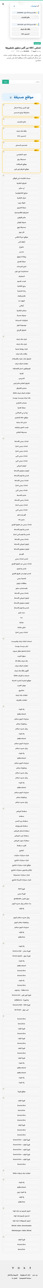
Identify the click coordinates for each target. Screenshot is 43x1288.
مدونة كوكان (21, 222)
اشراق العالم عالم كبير (21, 383)
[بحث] (3, 4)
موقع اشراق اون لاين (21, 169)
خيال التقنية (21, 198)
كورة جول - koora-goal (21, 956)
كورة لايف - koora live (21, 1140)
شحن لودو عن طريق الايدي (21, 574)
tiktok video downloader (21, 1226)
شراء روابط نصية (21, 349)
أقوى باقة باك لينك (21, 671)
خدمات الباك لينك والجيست (21, 641)
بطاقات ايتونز (21, 583)
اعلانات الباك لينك (21, 364)
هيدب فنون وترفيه (21, 427)
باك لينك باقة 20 (21, 661)
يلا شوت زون (21, 1192)
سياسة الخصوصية (25, 1278)
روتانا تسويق (21, 257)
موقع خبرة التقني (21, 237)
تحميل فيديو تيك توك (22, 1216)
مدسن (21, 252)
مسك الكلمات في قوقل (21, 178)
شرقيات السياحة (21, 320)
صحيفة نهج (21, 227)
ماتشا (21, 622)
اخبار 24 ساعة (21, 422)
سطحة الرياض (21, 811)
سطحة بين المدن (21, 821)
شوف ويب (21, 203)
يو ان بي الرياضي (21, 413)
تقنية (21, 373)
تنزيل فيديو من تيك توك (21, 1211)
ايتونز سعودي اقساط (21, 471)
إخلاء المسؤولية (25, 1275)
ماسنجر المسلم (21, 145)
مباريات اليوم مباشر (21, 719)
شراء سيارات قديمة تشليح (21, 880)
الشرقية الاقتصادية (21, 213)
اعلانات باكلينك (21, 700)
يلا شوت (21, 709)
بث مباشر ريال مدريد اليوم (21, 904)
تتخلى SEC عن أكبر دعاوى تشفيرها (23, 47)
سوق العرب (21, 656)
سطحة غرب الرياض (21, 836)
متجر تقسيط (21, 495)
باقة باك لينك (21, 131)
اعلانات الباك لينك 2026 (21, 393)
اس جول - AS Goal (21, 1010)
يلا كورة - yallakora (21, 1000)
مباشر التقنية (21, 311)
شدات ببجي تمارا (21, 446)
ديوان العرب (21, 685)
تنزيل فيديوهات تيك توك (21, 1221)
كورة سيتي (21, 894)
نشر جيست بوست (21, 646)
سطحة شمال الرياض (21, 831)
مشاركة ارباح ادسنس (21, 113)
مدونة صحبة (21, 315)
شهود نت (21, 301)
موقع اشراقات (21, 164)
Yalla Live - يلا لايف (21, 990)
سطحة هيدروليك (21, 826)
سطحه (21, 816)
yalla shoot (21, 714)
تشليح (21, 850)
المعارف (21, 276)
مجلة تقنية (22, 408)
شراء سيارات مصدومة (21, 875)
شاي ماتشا (21, 627)
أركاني (21, 306)
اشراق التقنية (21, 183)
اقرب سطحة (21, 846)
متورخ (21, 247)
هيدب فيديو (21, 281)
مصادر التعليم (21, 403)
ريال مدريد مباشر (21, 729)
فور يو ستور (21, 515)
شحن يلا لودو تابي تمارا (21, 534)
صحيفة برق (21, 159)
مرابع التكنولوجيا (21, 193)
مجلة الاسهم (21, 208)
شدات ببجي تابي (21, 456)
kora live (21, 1024)
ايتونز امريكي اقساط (21, 544)
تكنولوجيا (37, 43)
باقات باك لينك (21, 354)
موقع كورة (21, 1092)
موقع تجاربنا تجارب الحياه (21, 680)
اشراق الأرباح (21, 330)
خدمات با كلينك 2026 (21, 676)
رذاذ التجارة (21, 291)
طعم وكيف (21, 296)
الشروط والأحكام (13, 1275)
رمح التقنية (21, 286)
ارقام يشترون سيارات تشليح (21, 870)
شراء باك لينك (21, 339)
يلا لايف (21, 908)
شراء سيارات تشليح (21, 860)
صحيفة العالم (21, 432)
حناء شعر (21, 613)
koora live (21, 971)
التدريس (22, 378)
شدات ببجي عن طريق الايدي (22, 525)
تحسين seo (21, 136)
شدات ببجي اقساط (21, 441)
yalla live (21, 937)
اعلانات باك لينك (21, 695)
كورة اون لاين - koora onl (21, 995)
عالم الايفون (21, 217)
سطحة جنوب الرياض (21, 841)
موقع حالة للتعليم (21, 418)
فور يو (21, 554)
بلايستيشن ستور (21, 588)
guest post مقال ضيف (21, 651)
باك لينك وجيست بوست (21, 398)
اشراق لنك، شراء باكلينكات (21, 359)
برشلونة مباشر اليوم (21, 922)
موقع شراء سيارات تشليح (21, 865)
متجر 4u (21, 520)
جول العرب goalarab (21, 899)
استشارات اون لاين (21, 271)
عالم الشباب (21, 122)
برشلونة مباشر (21, 724)
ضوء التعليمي (22, 154)
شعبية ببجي (21, 578)
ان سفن (21, 188)
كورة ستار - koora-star (21, 951)
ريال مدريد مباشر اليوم (21, 917)
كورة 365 (21, 889)
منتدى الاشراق (21, 388)
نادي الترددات (21, 266)
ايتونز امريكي (21, 466)
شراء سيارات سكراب (21, 855)
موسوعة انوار (21, 325)
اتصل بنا (14, 1278)
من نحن (34, 1275)
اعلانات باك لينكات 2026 (21, 1173)
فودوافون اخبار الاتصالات (21, 369)
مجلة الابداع (21, 262)
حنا (21, 618)
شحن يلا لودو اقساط (21, 476)
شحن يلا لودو (21, 569)
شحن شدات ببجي (21, 559)
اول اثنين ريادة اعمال (21, 108)
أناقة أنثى (21, 242)
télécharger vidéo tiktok (21, 1231)
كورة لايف (21, 1029)
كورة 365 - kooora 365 (21, 1005)
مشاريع (21, 690)
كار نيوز (21, 232)
